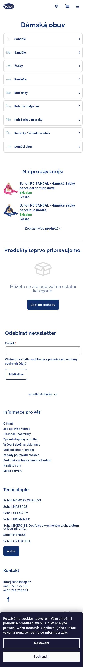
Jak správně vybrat (16, 428)
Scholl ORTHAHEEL (17, 541)
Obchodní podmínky (17, 434)
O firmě (8, 423)
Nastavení (41, 643)
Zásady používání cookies (21, 455)
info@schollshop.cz (17, 582)
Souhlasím (41, 657)
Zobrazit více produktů (41, 228)
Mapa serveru (13, 470)
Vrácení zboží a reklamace (21, 444)
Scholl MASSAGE (15, 506)
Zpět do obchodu (43, 305)
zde (64, 632)
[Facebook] (8, 599)
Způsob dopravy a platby (20, 439)
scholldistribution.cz (43, 394)
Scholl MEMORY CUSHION (22, 500)
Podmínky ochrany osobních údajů (27, 460)
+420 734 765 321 (15, 590)
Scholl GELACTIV (15, 513)
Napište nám (12, 465)
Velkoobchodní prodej (18, 449)
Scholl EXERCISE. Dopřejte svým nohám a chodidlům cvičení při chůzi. (41, 527)
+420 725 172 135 (15, 586)
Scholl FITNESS (14, 534)
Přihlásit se (16, 374)
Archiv (11, 551)
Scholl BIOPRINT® (16, 519)
